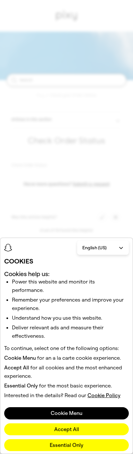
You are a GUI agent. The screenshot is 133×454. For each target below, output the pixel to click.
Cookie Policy (103, 395)
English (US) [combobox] (94, 248)
